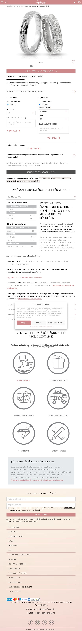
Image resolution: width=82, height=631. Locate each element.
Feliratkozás (41, 515)
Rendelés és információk (41, 172)
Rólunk (11, 541)
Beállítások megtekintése (56, 323)
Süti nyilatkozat (33, 327)
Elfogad (23, 323)
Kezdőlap (9, 6)
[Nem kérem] (13, 101)
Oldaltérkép (14, 578)
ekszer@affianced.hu (47, 609)
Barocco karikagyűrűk (61, 178)
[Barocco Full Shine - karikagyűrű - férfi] (11, 105)
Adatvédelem (14, 569)
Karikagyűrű (19, 6)
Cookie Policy (14, 591)
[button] (39, 62)
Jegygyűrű (11, 181)
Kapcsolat (12, 532)
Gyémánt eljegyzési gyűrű (19, 555)
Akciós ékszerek (15, 582)
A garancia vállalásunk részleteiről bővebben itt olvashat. (37, 480)
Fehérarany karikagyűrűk (28, 181)
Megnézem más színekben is (41, 71)
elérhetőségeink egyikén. (30, 299)
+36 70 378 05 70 (48, 613)
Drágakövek (45, 107)
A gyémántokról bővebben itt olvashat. (24, 278)
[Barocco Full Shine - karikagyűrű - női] (43, 105)
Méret (10, 109)
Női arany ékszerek (16, 564)
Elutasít (38, 323)
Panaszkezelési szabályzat (20, 587)
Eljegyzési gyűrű (15, 536)
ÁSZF (10, 550)
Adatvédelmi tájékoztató (46, 327)
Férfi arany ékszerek (17, 573)
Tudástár (12, 559)
